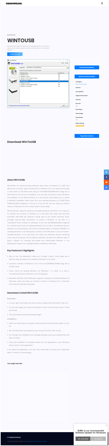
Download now (15, 54)
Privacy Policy (43, 441)
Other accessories (81, 84)
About (31, 441)
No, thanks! (98, 439)
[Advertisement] (54, 20)
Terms (36, 441)
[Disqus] (38, 397)
